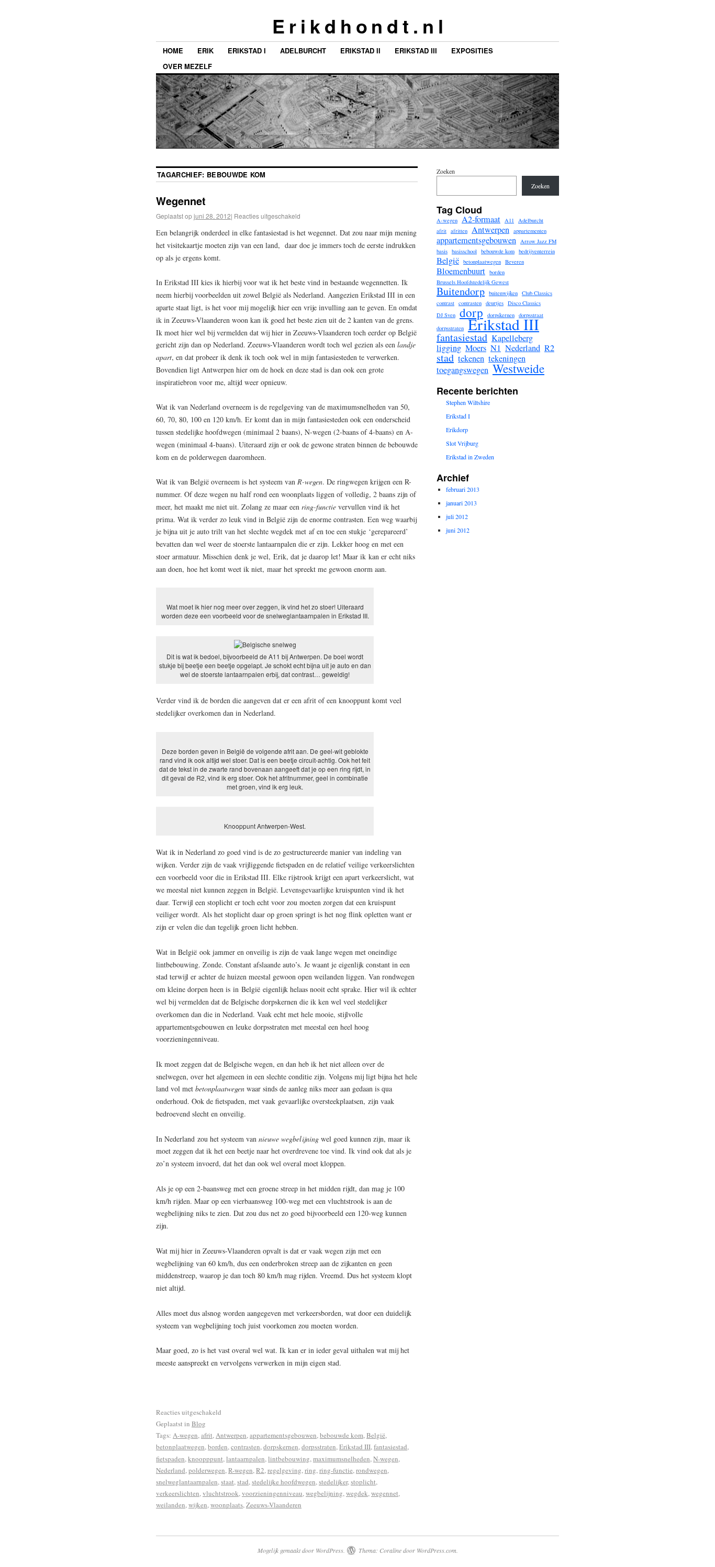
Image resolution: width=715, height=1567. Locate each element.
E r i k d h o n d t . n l (357, 25)
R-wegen (240, 1470)
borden (218, 1446)
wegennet (384, 1493)
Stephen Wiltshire (468, 402)
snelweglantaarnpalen (187, 1481)
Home (173, 50)
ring (310, 1470)
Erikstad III (416, 50)
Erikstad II (360, 50)
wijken (197, 1504)
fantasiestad (390, 1446)
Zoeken (446, 171)
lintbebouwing (289, 1458)
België (375, 1435)
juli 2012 (457, 516)
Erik (205, 50)
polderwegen (206, 1470)
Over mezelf (187, 66)
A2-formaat (481, 219)
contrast (445, 303)
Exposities (472, 50)
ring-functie (336, 1470)
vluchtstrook (221, 1493)
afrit (207, 1435)
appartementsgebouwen (283, 1435)
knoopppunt (205, 1458)
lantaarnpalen (245, 1458)
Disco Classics (524, 303)
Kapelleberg (512, 338)
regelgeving (284, 1470)
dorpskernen (280, 1446)
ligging (449, 348)
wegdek (357, 1493)
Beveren (514, 261)
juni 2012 (458, 530)
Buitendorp (461, 291)
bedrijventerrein (537, 251)
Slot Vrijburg (462, 443)
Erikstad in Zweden (470, 457)
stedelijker (333, 1481)
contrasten (245, 1446)
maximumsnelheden (341, 1458)
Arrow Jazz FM (538, 241)
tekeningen (507, 358)
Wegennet (181, 200)
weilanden (170, 1504)
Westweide (518, 368)
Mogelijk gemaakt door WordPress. (301, 1550)
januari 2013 (461, 503)
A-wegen (185, 1435)
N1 (495, 348)
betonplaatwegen (180, 1446)
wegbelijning (324, 1493)
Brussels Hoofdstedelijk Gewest (473, 282)
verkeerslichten (177, 1493)
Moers (475, 348)
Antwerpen (231, 1435)
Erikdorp (457, 429)
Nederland (170, 1470)
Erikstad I (247, 50)
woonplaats (226, 1504)
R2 (260, 1470)
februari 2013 (462, 489)
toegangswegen (462, 370)
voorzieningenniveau (272, 1493)
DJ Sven (446, 315)
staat (227, 1481)
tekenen (471, 358)
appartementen (529, 230)
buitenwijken (503, 293)
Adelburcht (303, 50)
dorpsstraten (318, 1446)
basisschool (464, 251)
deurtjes (495, 303)
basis (442, 251)
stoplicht (363, 1481)
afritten (459, 230)
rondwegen (371, 1470)
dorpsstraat (531, 315)
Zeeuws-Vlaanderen (273, 1504)
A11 (509, 220)
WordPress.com (436, 1550)
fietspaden (170, 1458)
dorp (471, 312)
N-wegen (385, 1458)
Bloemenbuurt (461, 271)
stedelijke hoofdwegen (284, 1481)
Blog (199, 1423)
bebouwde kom (341, 1435)
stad (243, 1481)
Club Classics (537, 293)
